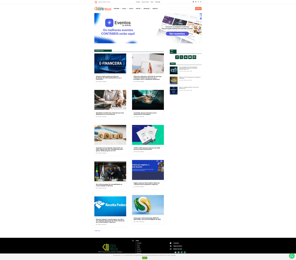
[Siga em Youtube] (193, 2)
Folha (131, 8)
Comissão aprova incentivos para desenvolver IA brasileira (145, 113)
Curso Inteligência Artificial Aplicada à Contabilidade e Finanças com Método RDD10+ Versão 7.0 (188, 68)
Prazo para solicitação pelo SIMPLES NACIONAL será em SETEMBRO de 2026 (147, 218)
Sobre (151, 2)
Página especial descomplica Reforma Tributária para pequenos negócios (147, 183)
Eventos (155, 8)
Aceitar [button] (144, 258)
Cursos (173, 63)
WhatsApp (157, 2)
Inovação (146, 8)
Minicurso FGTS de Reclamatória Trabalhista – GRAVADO (190, 77)
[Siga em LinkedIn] (186, 57)
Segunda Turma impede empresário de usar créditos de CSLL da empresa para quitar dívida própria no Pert (109, 149)
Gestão (138, 8)
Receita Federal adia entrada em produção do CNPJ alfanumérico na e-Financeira (109, 77)
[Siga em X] (201, 2)
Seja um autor (145, 2)
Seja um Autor (177, 246)
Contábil (116, 8)
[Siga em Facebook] (198, 2)
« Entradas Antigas (99, 230)
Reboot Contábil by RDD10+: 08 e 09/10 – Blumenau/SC (189, 88)
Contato (138, 2)
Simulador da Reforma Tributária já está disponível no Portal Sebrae (110, 113)
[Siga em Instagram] (196, 2)
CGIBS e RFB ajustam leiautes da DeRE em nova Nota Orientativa (147, 148)
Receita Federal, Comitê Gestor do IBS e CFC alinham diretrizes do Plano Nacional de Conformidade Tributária (110, 220)
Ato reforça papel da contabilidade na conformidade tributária (109, 185)
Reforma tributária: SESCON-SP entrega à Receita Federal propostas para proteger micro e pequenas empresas (147, 77)
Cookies (123, 255)
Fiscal (124, 8)
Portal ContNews (102, 81)
